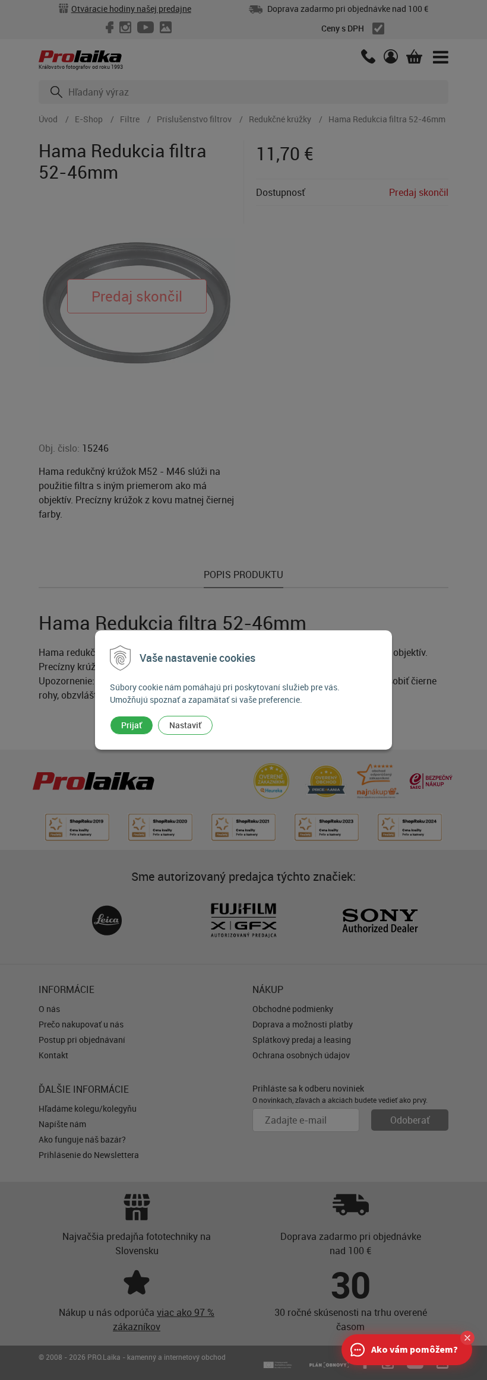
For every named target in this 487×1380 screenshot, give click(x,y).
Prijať (131, 725)
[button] (467, 1338)
